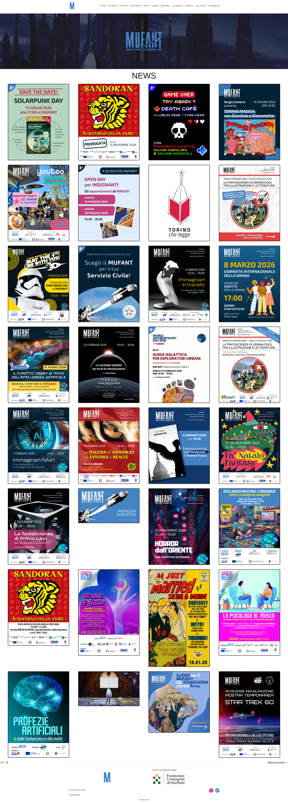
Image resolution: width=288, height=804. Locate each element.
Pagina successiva (278, 762)
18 (7, 762)
